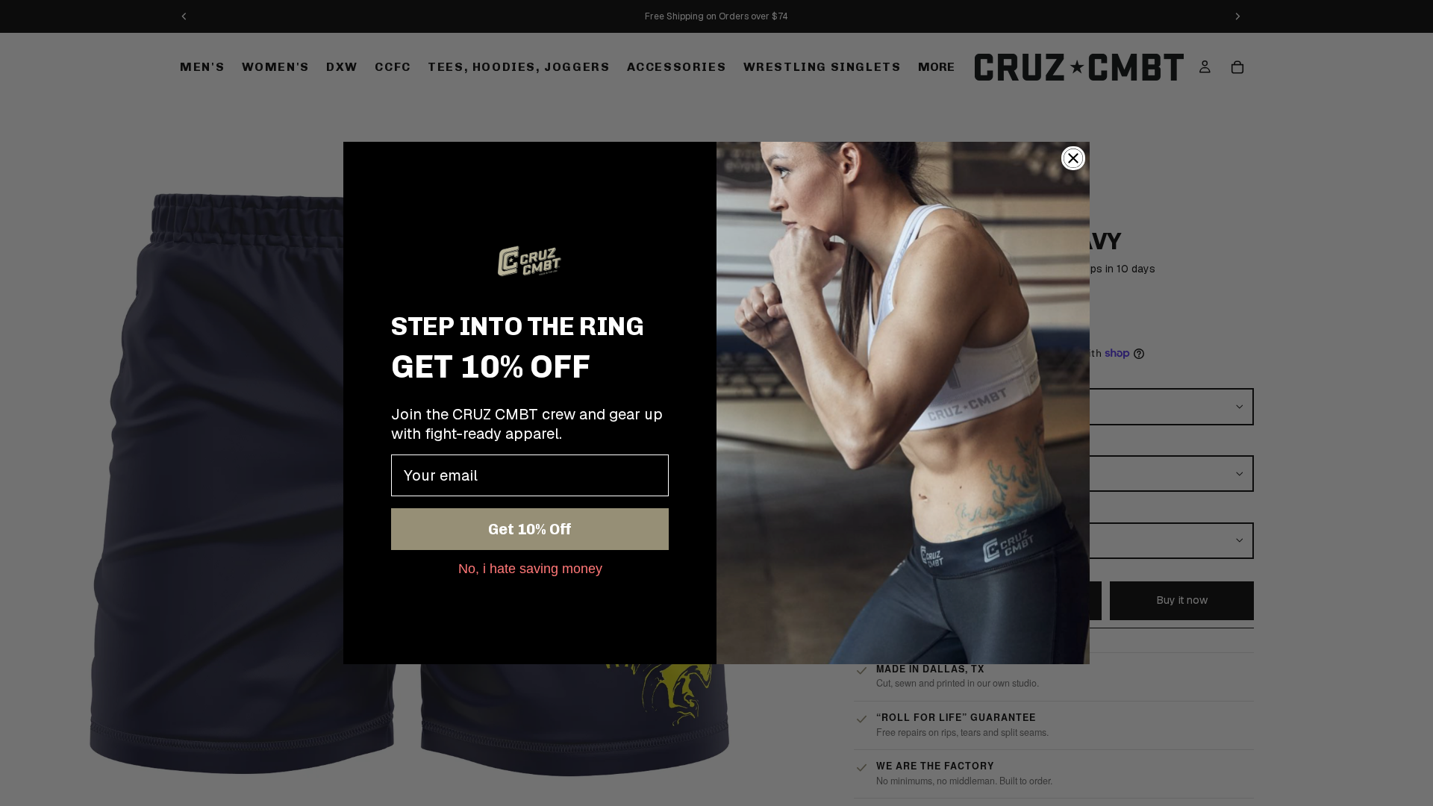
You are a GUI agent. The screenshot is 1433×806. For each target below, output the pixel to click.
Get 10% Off (530, 529)
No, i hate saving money (530, 568)
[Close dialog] (1073, 158)
